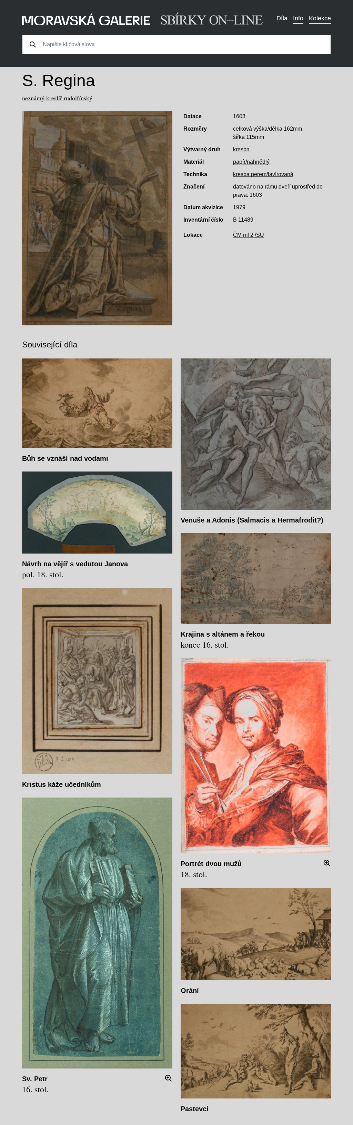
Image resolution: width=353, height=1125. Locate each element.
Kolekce (320, 18)
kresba (241, 149)
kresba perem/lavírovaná (263, 174)
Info (298, 18)
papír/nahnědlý (251, 162)
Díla (282, 18)
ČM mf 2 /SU (248, 235)
